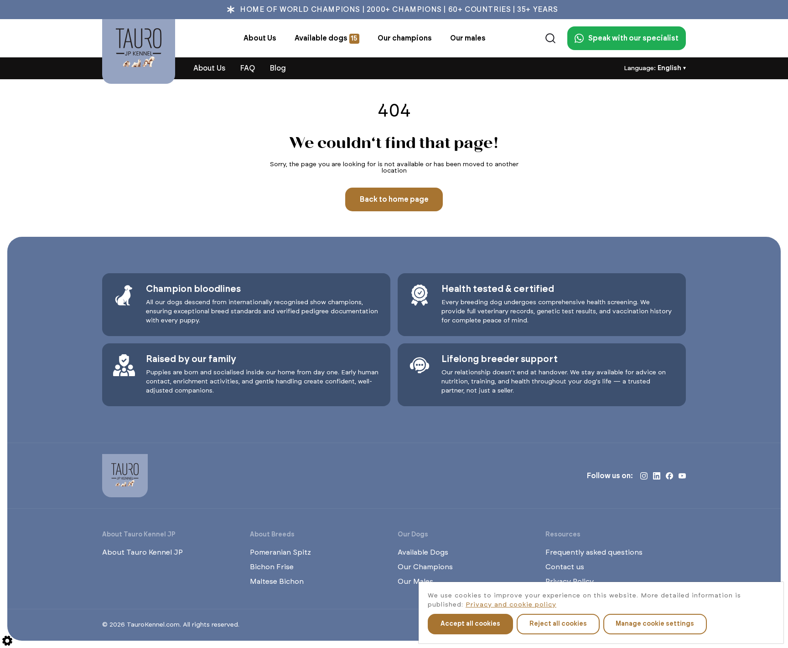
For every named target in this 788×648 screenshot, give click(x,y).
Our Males (415, 581)
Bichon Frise (272, 567)
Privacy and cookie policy (511, 605)
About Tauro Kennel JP (142, 552)
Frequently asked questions (594, 552)
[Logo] (138, 51)
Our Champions (425, 567)
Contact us (564, 567)
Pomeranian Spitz (280, 552)
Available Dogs (423, 552)
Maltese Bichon (277, 581)
